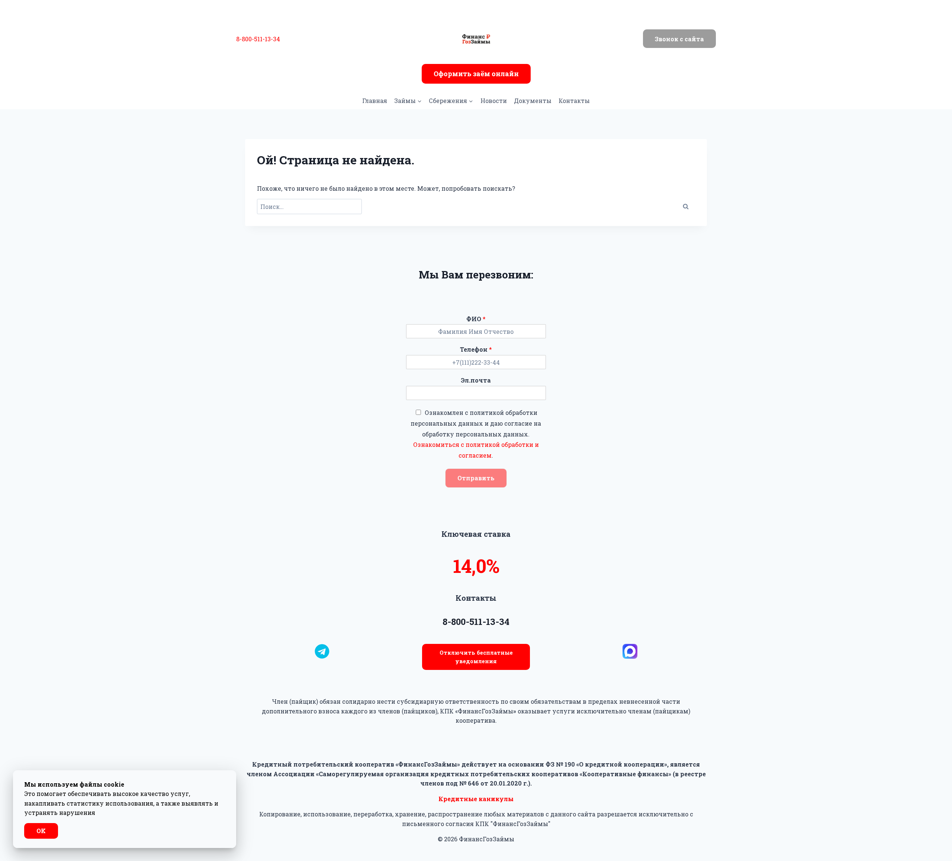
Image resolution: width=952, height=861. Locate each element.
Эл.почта (476, 380)
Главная (374, 100)
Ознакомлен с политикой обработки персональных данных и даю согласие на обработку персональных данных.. (476, 434)
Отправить (476, 478)
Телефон (476, 349)
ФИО (476, 319)
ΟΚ (41, 831)
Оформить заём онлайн (476, 73)
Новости (493, 100)
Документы (532, 100)
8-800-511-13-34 (258, 39)
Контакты (574, 100)
